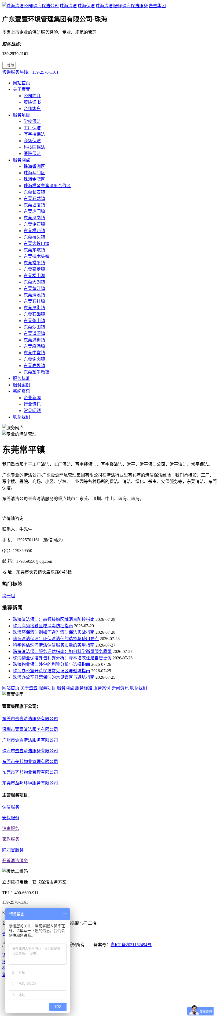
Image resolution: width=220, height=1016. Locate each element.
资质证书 (32, 102)
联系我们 (21, 417)
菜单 (10, 65)
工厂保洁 (32, 128)
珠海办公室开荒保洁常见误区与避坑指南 (51, 670)
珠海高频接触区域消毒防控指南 (43, 626)
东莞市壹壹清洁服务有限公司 (30, 718)
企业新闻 (32, 397)
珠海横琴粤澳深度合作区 (47, 185)
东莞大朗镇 (34, 282)
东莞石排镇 (34, 301)
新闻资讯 (21, 391)
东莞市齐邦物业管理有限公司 (30, 772)
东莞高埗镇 (34, 365)
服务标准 (21, 378)
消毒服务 (10, 828)
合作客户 (32, 108)
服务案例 (21, 385)
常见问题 (32, 410)
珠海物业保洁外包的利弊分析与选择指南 (51, 664)
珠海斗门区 (34, 173)
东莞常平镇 (34, 262)
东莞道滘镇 (34, 333)
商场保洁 (32, 140)
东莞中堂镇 (34, 352)
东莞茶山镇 (34, 320)
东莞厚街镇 (34, 307)
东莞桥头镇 (34, 237)
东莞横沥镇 (34, 230)
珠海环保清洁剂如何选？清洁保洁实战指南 (53, 632)
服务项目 (21, 115)
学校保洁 (32, 121)
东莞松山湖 (34, 275)
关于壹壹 (21, 89)
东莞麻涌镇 (34, 346)
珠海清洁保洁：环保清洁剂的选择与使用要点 (56, 638)
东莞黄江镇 (34, 288)
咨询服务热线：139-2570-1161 (30, 72)
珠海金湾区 (34, 179)
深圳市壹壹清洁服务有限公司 (30, 729)
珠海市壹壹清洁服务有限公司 (30, 751)
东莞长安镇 (34, 192)
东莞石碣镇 (34, 314)
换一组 (8, 596)
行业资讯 (32, 404)
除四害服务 (13, 850)
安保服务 (10, 817)
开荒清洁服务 (15, 860)
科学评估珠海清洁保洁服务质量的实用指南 (53, 645)
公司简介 (32, 95)
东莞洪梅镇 (34, 340)
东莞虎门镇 (34, 211)
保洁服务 (10, 807)
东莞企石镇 (34, 224)
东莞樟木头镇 (36, 256)
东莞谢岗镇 (34, 359)
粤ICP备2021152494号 (131, 944)
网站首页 (21, 83)
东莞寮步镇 (34, 269)
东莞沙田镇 (34, 327)
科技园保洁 (34, 147)
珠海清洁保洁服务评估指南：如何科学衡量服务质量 (62, 651)
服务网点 (21, 160)
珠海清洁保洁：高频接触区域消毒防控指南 (53, 619)
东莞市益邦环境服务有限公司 (30, 783)
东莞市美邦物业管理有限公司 (30, 761)
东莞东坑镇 (34, 250)
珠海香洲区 (34, 166)
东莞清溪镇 (34, 295)
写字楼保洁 (34, 134)
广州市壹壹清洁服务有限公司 (30, 740)
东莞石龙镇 (34, 198)
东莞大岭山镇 (36, 243)
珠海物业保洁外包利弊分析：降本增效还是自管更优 (62, 658)
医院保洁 (32, 153)
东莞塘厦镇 (34, 205)
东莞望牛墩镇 (36, 372)
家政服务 (10, 839)
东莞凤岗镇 (34, 218)
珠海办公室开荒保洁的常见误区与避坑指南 (53, 677)
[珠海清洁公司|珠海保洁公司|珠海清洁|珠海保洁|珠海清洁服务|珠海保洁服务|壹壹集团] (84, 5)
